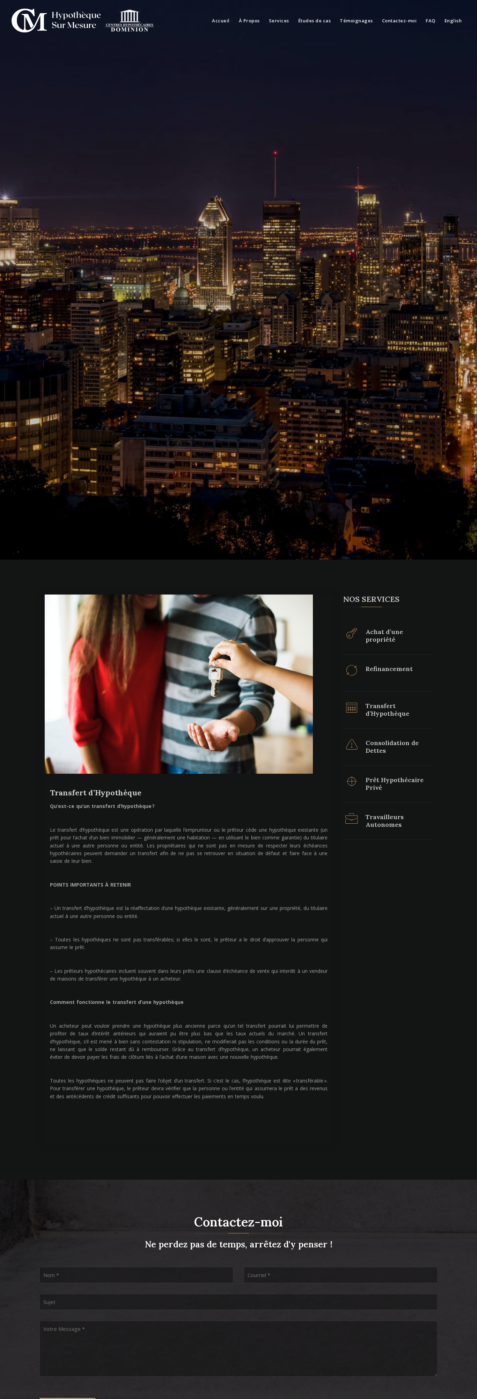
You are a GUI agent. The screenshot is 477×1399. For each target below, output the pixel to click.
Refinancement (389, 669)
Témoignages (356, 20)
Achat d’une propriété (384, 635)
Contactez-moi (399, 20)
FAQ (430, 20)
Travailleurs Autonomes (385, 820)
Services (279, 20)
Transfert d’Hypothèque (95, 792)
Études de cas (314, 20)
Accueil (221, 20)
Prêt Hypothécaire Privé (395, 783)
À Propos (249, 20)
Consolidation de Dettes (392, 746)
